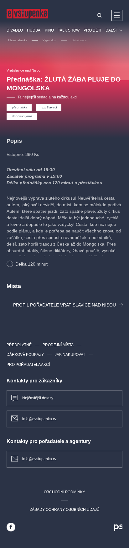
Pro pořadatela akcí (28, 364)
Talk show (69, 30)
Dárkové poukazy (25, 354)
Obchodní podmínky (64, 492)
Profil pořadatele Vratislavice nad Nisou (64, 304)
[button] (99, 15)
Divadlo (15, 30)
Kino (49, 30)
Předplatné (19, 345)
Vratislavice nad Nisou (23, 70)
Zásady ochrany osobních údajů (65, 509)
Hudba (33, 30)
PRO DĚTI (92, 30)
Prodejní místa (58, 345)
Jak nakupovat (70, 354)
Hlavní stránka (17, 40)
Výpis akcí (49, 40)
